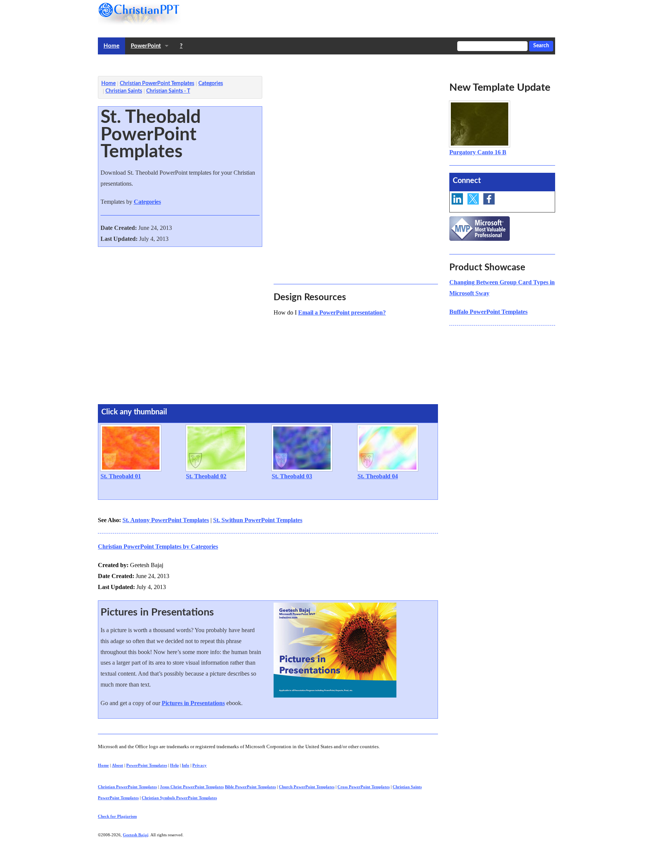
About (117, 765)
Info (185, 765)
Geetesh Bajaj (136, 835)
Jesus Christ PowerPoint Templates (192, 786)
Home (111, 46)
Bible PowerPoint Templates (250, 786)
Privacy (199, 765)
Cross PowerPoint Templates (363, 786)
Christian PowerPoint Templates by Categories (158, 546)
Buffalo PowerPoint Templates (488, 312)
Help (174, 765)
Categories (147, 201)
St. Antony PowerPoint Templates (165, 520)
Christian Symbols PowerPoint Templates (179, 797)
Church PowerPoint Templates (306, 786)
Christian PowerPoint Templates (127, 786)
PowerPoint (146, 46)
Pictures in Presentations (193, 703)
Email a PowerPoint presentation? (342, 312)
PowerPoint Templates (146, 765)
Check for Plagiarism (117, 816)
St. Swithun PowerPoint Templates (257, 520)
